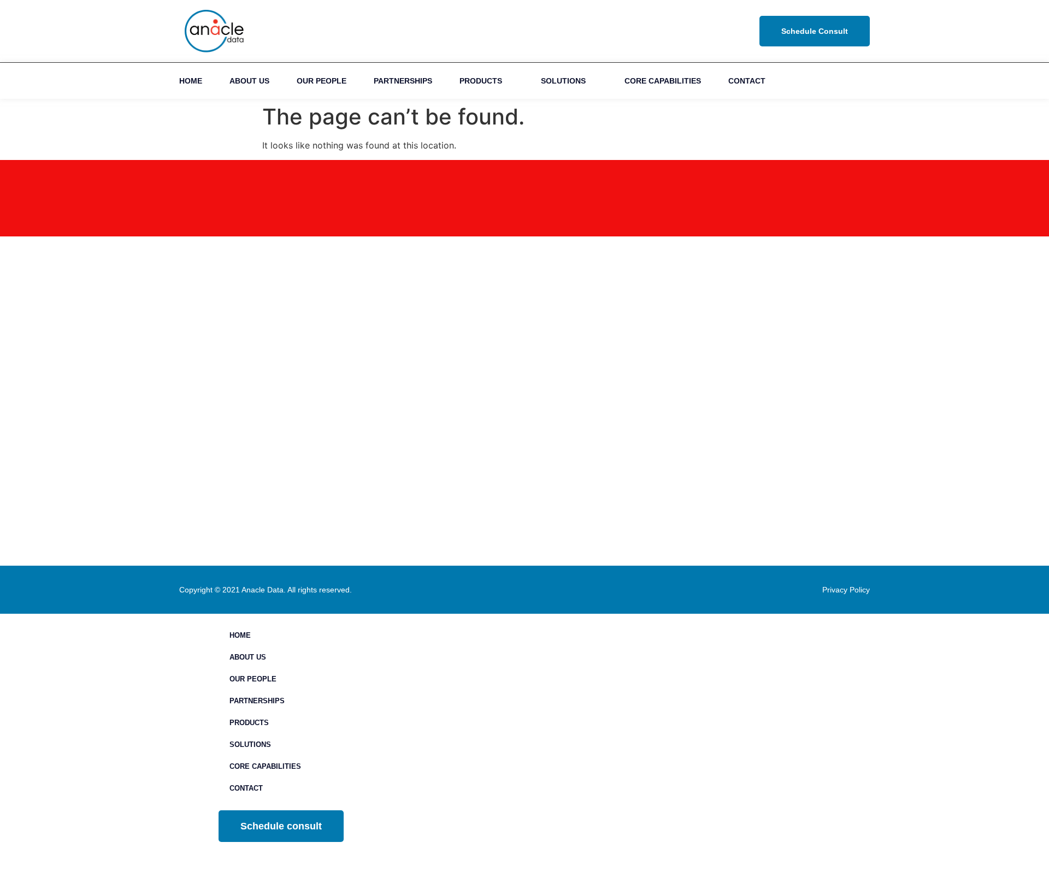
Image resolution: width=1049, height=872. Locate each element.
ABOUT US (249, 80)
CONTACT (746, 80)
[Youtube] (846, 81)
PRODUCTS (480, 80)
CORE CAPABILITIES (662, 80)
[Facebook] (822, 81)
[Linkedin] (797, 81)
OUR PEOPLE (321, 80)
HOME (190, 80)
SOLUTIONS (563, 80)
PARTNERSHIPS (403, 80)
